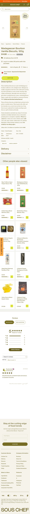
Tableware (4, 480)
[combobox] (15, 360)
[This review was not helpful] (25, 383)
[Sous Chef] (15, 5)
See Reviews (9, 322)
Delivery (3, 458)
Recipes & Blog (5, 485)
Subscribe (15, 444)
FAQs (2, 468)
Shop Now (24, 1)
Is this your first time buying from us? (13, 99)
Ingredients (8, 43)
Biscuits (23, 43)
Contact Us (4, 456)
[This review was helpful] (23, 383)
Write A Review (15, 349)
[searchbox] (13, 357)
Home (2, 43)
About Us (18, 458)
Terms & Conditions (21, 461)
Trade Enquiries (5, 466)
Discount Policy (20, 466)
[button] (3, 28)
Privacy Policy (19, 463)
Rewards (3, 463)
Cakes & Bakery (16, 43)
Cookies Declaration (21, 468)
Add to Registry (14, 67)
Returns (3, 461)
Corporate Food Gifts (6, 487)
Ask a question (20, 322)
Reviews (18, 456)
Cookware (3, 478)
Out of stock (15, 72)
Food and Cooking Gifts (7, 483)
